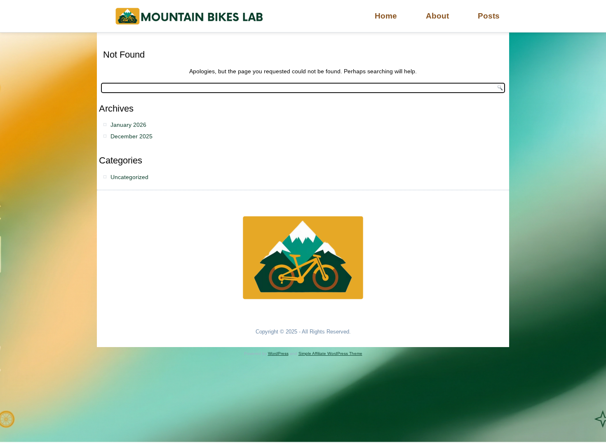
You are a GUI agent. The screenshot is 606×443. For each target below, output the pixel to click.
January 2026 (128, 124)
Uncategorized (129, 177)
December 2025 (131, 136)
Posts (489, 16)
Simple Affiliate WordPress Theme (330, 353)
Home (386, 16)
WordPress (278, 353)
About (437, 16)
